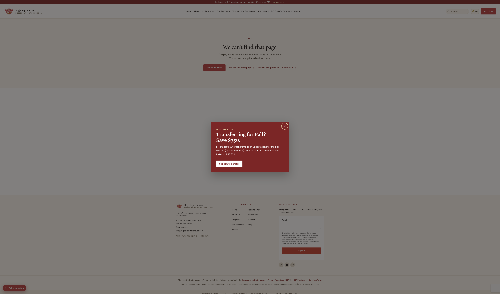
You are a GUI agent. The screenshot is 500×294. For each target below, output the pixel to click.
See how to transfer (229, 164)
